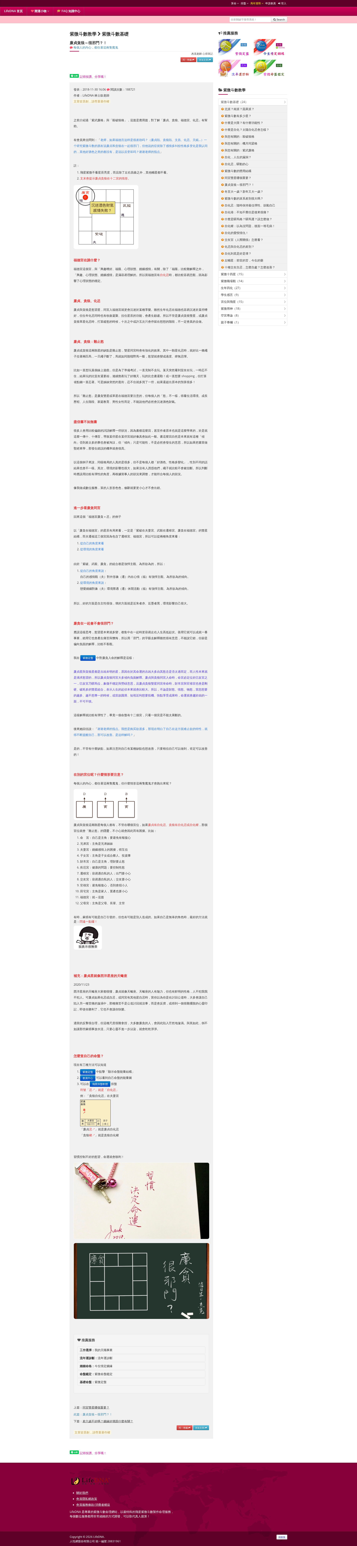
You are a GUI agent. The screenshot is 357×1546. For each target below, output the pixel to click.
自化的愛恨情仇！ (236, 233)
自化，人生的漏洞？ (237, 157)
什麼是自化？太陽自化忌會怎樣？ (246, 130)
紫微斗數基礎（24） (234, 102)
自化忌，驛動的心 (236, 164)
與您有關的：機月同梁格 (240, 143)
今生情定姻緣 (96, 1366)
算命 (234, 3)
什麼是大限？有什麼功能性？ (243, 123)
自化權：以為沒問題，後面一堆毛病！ (249, 226)
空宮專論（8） (230, 315)
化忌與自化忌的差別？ (239, 247)
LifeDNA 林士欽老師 (96, 95)
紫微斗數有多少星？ (237, 116)
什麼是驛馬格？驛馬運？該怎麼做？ (248, 219)
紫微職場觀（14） (233, 281)
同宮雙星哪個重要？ (237, 178)
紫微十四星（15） (233, 274)
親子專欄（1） (230, 322)
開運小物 (40, 11)
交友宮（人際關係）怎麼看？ (243, 240)
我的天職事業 (96, 1350)
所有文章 (204, 59)
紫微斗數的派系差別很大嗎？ (243, 198)
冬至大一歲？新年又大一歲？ (243, 192)
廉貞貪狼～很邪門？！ (239, 185)
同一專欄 (187, 59)
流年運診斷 (96, 1358)
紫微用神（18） (231, 308)
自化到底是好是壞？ (237, 253)
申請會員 (270, 3)
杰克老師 (196, 53)
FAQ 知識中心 (70, 11)
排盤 (244, 3)
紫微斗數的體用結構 (237, 171)
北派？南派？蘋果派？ (239, 109)
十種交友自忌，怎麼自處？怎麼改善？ (249, 267)
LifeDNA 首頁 (13, 11)
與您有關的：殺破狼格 (239, 136)
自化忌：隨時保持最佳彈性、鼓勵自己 (249, 205)
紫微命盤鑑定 (96, 1374)
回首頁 (282, 1537)
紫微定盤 (88, 658)
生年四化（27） (231, 288)
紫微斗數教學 (234, 89)
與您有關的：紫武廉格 (239, 150)
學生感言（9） (230, 295)
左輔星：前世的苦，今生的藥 (243, 260)
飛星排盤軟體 (100, 1084)
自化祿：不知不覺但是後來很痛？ (246, 212)
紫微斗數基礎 (115, 34)
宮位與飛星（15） (233, 302)
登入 (283, 3)
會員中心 (88, 1078)
